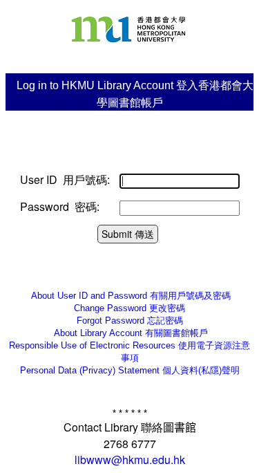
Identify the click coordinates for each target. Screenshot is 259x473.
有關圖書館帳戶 (129, 333)
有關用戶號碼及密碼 (129, 295)
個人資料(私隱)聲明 (130, 370)
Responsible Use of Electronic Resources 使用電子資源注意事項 (129, 351)
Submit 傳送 (128, 234)
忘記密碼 (130, 320)
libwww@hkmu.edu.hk (130, 459)
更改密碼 (129, 308)
